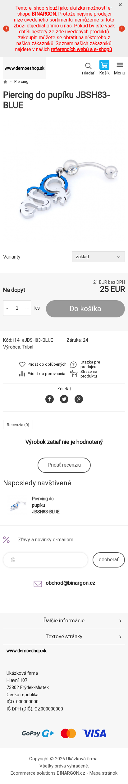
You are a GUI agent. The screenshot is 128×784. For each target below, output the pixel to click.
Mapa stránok (103, 773)
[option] (64, 181)
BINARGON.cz (71, 773)
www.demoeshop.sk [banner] (24, 68)
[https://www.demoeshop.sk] (5, 81)
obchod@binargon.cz (70, 583)
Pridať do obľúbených (47, 364)
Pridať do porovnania (46, 373)
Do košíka (85, 309)
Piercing (21, 81)
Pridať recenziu (64, 465)
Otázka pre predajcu (90, 364)
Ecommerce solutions (33, 773)
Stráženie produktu (88, 373)
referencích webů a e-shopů (81, 49)
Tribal (27, 347)
